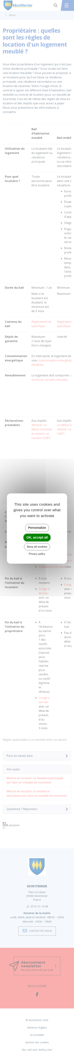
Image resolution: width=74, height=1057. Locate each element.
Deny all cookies (37, 546)
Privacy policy (37, 553)
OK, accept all (37, 537)
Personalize (37, 527)
